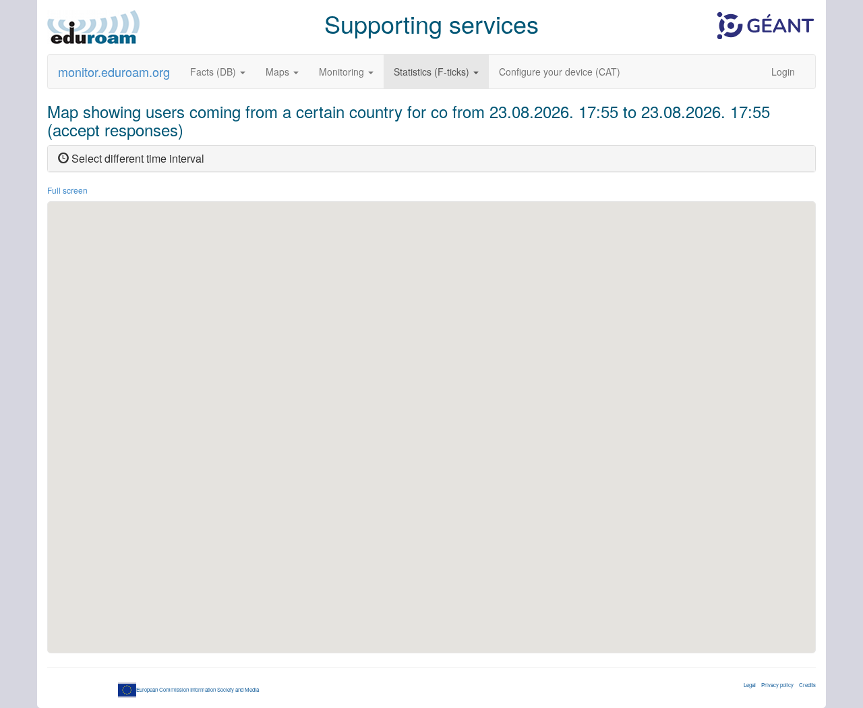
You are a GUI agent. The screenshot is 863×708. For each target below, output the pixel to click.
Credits (807, 684)
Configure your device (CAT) (559, 71)
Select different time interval (136, 158)
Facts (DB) (214, 71)
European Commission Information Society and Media (197, 689)
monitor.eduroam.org (114, 71)
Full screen (67, 190)
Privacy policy (777, 684)
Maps (279, 71)
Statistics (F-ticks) (433, 71)
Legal (750, 684)
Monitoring (343, 71)
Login (783, 71)
